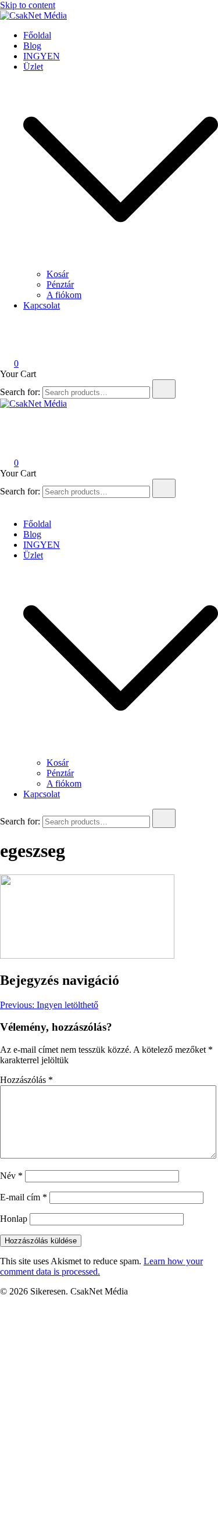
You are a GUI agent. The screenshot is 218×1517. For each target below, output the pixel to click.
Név (11, 1176)
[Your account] (7, 347)
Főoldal (37, 35)
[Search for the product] (164, 389)
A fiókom (64, 295)
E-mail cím (23, 1197)
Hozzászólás (26, 1080)
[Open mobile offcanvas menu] (4, 430)
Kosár (58, 274)
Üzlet (33, 66)
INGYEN (41, 56)
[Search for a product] (11, 331)
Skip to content (27, 5)
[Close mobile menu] (4, 504)
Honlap (13, 1219)
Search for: (20, 392)
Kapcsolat (41, 305)
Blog (32, 46)
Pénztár (60, 284)
